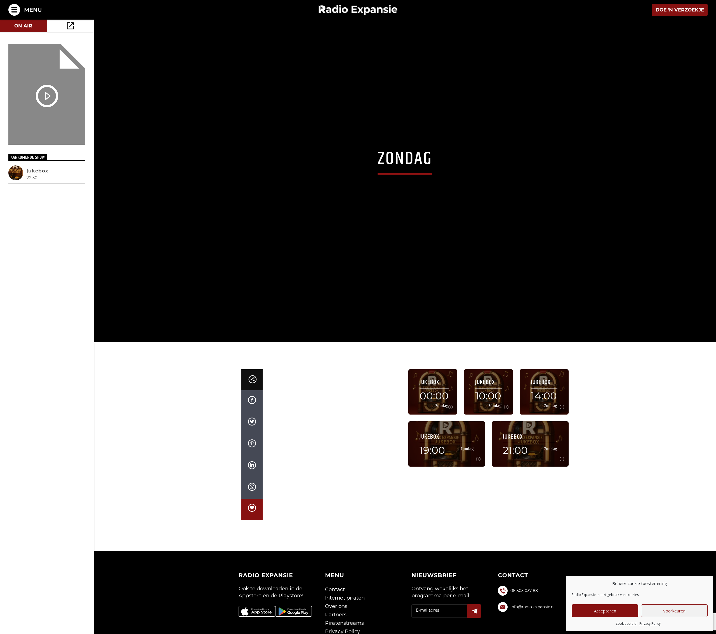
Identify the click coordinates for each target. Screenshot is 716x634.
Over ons (336, 625)
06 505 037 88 (524, 609)
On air (23, 26)
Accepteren (605, 611)
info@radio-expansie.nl (532, 625)
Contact (335, 608)
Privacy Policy (650, 623)
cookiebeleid (626, 623)
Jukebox (37, 171)
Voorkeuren (674, 611)
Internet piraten (345, 617)
